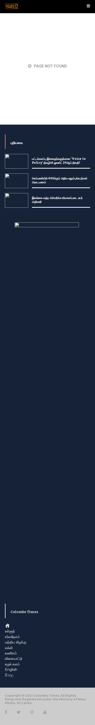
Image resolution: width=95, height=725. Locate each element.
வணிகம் (11, 653)
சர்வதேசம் (12, 637)
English (11, 669)
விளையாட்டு (13, 658)
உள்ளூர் (10, 631)
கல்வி (9, 648)
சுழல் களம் (12, 664)
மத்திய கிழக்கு (15, 642)
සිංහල (9, 675)
